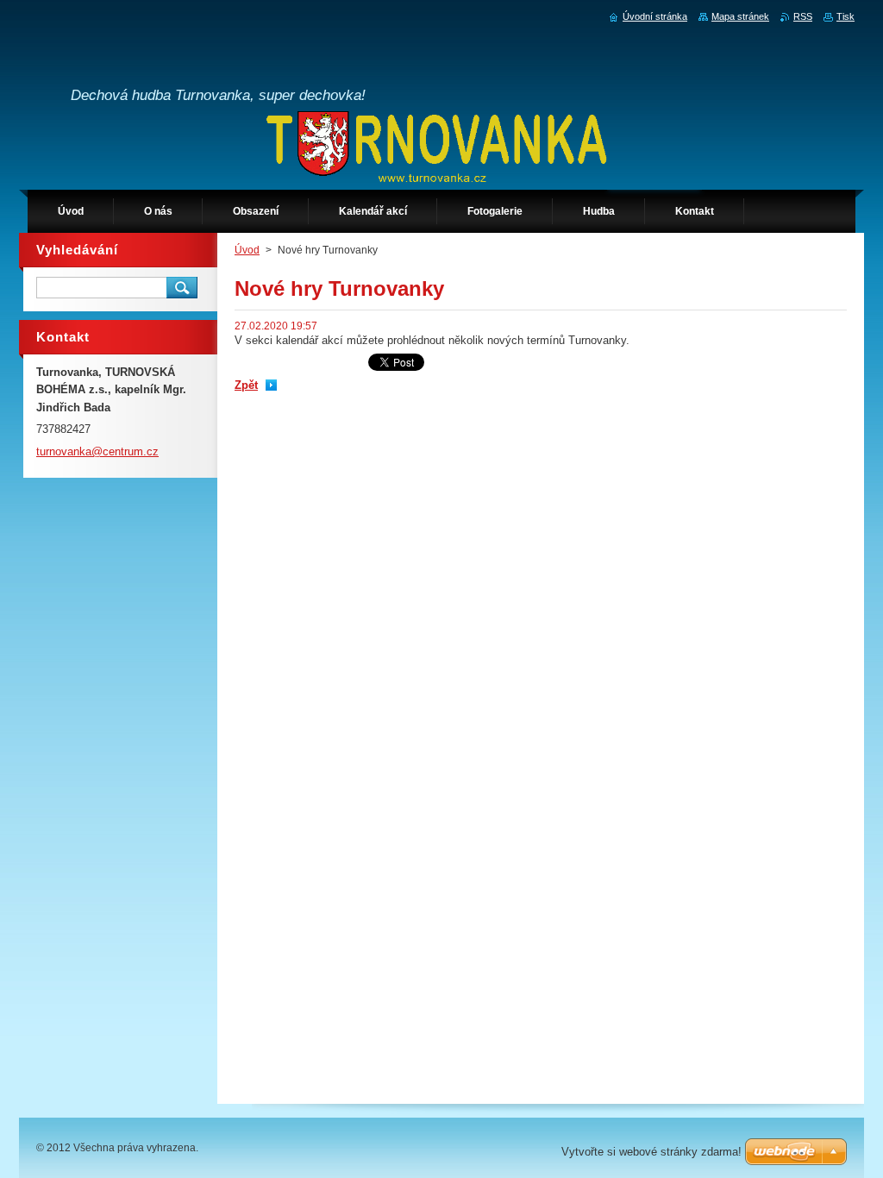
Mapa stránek (740, 16)
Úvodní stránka (655, 16)
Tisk (845, 16)
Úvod (247, 250)
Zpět (246, 385)
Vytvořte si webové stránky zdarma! (651, 1151)
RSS (802, 16)
